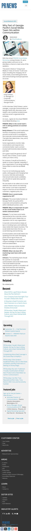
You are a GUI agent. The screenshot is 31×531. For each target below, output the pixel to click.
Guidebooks (5, 466)
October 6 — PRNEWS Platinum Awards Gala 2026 (15, 335)
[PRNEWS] (15, 5)
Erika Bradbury (17, 39)
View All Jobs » (7, 395)
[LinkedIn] (9, 529)
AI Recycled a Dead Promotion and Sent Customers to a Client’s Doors (15, 302)
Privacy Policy (5, 470)
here (18, 121)
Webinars (4, 478)
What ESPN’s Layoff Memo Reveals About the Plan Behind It (15, 293)
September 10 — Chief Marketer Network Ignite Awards (15, 330)
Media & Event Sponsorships (10, 454)
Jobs (3, 468)
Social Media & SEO (10, 21)
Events (4, 464)
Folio (3, 501)
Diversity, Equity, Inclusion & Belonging (12, 474)
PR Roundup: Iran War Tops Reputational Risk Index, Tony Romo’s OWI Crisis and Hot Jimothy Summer (14, 381)
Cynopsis (4, 499)
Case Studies (6, 441)
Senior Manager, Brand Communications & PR (14, 406)
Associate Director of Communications (13, 398)
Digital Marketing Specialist (16, 411)
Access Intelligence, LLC (12, 524)
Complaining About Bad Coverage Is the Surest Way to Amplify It (15, 355)
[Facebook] (2, 529)
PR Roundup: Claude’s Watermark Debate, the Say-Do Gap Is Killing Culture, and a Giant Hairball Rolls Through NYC (15, 313)
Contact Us (5, 489)
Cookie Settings (6, 472)
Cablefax (4, 497)
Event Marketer (6, 503)
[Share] (16, 529)
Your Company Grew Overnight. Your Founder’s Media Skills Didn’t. (16, 298)
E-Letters (4, 463)
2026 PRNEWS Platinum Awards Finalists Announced (14, 307)
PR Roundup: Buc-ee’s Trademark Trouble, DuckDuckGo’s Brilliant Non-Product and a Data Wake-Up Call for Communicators (14, 372)
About (4, 487)
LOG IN (25, 1)
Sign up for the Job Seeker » (12, 393)
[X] (5, 529)
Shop (3, 443)
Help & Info (5, 445)
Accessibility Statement (8, 476)
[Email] (12, 529)
